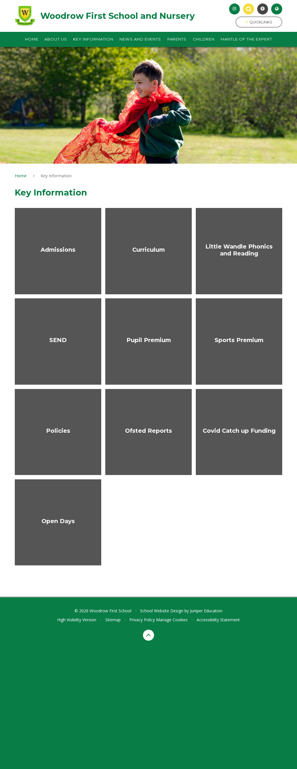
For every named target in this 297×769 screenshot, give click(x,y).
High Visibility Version (76, 619)
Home (21, 175)
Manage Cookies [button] (172, 619)
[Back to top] (148, 635)
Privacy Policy (142, 619)
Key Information (56, 175)
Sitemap (113, 619)
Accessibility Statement (218, 619)
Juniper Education (206, 610)
